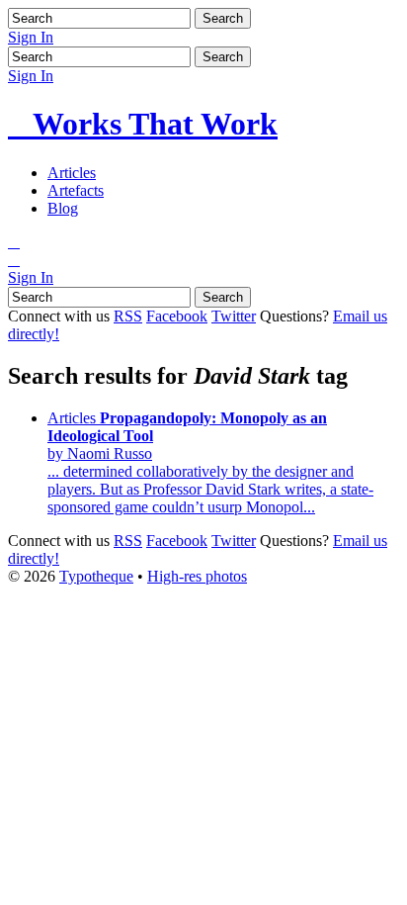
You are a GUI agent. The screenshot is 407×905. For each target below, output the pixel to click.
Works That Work (143, 123)
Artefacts (75, 190)
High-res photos (197, 576)
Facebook (176, 316)
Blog (62, 208)
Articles (71, 172)
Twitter (233, 316)
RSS (128, 316)
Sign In (30, 37)
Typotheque (96, 576)
